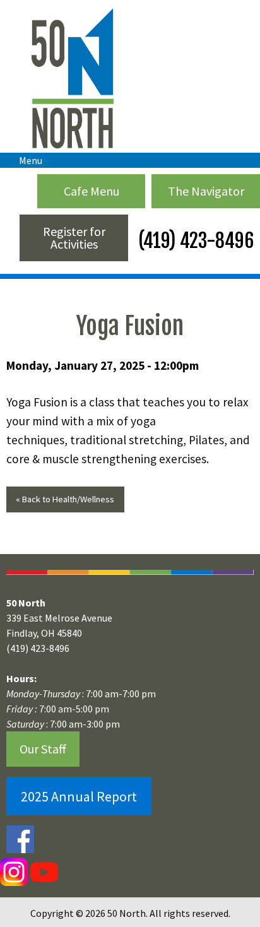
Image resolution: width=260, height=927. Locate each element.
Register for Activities (74, 237)
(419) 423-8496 (194, 240)
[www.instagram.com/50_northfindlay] (14, 871)
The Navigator (206, 191)
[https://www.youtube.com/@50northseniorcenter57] (43, 871)
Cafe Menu (91, 191)
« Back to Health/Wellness (65, 499)
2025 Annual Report (79, 796)
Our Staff (43, 749)
